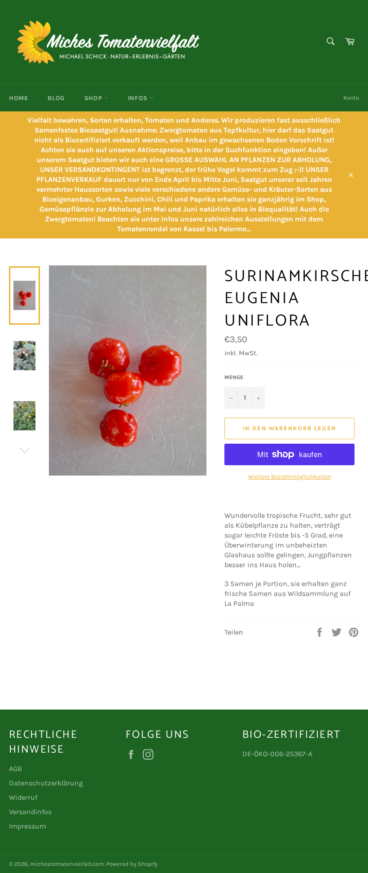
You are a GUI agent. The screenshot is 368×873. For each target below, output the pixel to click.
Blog (56, 98)
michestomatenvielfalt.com (67, 863)
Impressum (27, 826)
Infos (139, 98)
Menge (233, 377)
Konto (351, 97)
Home (18, 98)
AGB (15, 768)
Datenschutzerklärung (46, 783)
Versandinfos (30, 811)
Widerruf (23, 797)
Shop (94, 98)
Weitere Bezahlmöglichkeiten (289, 477)
